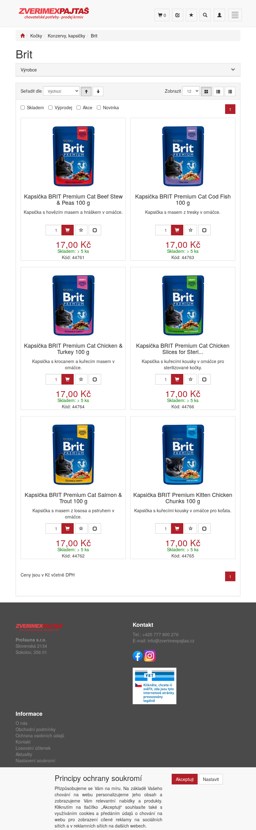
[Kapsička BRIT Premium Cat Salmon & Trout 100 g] (73, 454)
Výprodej (63, 107)
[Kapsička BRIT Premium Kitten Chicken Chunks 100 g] (183, 454)
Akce (87, 107)
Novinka (111, 107)
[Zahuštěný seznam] (230, 91)
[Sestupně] (98, 91)
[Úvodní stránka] (22, 35)
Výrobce (29, 69)
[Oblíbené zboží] (191, 15)
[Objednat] (67, 230)
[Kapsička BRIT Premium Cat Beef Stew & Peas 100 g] (73, 156)
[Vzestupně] (86, 91)
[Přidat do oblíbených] (81, 230)
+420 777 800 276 (160, 634)
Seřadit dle (31, 91)
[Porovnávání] (177, 15)
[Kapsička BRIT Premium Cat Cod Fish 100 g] (183, 156)
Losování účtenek (33, 748)
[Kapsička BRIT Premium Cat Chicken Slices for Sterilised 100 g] (183, 305)
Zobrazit (173, 91)
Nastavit (211, 779)
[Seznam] (218, 91)
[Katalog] (206, 91)
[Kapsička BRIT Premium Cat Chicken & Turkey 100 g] (73, 305)
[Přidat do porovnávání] (95, 230)
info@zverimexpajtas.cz (171, 640)
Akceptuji (185, 779)
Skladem (35, 107)
